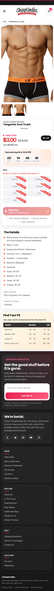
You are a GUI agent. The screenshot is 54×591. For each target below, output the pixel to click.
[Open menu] (4, 11)
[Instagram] (23, 437)
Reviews (24, 128)
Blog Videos (9, 507)
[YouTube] (31, 437)
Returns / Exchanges (13, 540)
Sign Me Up (27, 396)
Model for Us (10, 516)
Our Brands (9, 470)
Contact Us (9, 545)
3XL (39, 193)
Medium (39, 179)
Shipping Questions (12, 536)
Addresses (9, 565)
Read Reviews (10, 503)
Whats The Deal (11, 520)
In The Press (9, 499)
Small (14, 179)
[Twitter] (15, 437)
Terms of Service (22, 587)
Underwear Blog (11, 511)
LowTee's (8, 474)
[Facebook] (7, 437)
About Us (8, 494)
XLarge (39, 186)
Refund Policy (36, 587)
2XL (15, 193)
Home (4, 21)
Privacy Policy (7, 587)
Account (8, 561)
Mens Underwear (12, 461)
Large (14, 186)
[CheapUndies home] (27, 11)
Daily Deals (9, 457)
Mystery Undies (11, 478)
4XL (15, 200)
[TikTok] (39, 437)
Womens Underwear (13, 465)
